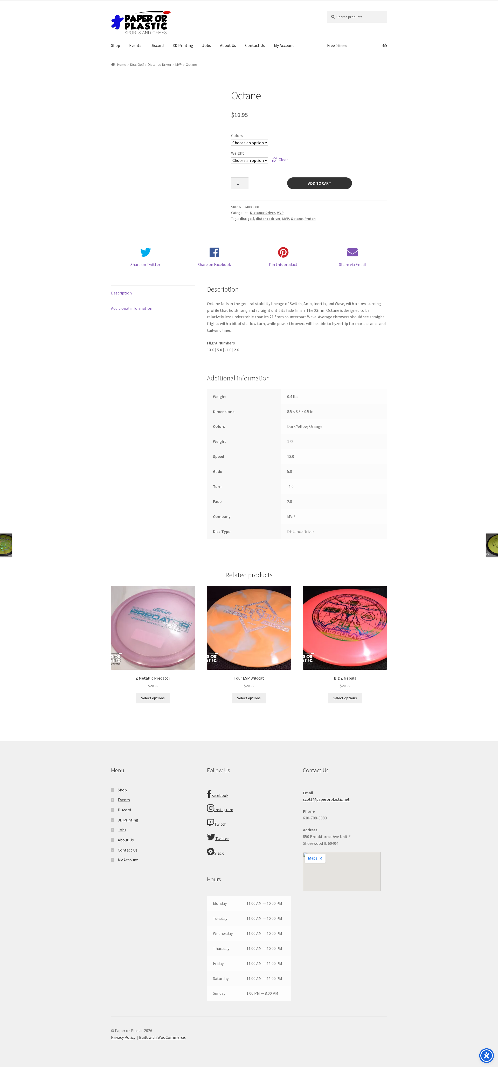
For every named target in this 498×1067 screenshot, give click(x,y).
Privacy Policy (123, 1037)
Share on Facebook (214, 264)
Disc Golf (137, 64)
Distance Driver (159, 64)
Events (135, 45)
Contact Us (255, 45)
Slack (219, 853)
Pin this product (283, 264)
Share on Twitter (145, 264)
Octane (297, 218)
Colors (237, 135)
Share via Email (352, 264)
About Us (228, 45)
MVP (178, 64)
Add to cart (319, 183)
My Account (284, 45)
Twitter (222, 838)
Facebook (219, 795)
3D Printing (183, 45)
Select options (153, 698)
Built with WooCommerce (162, 1037)
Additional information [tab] (131, 308)
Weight (237, 153)
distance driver (268, 218)
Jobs (206, 45)
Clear (283, 159)
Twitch (220, 824)
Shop (115, 45)
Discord (157, 45)
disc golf (247, 218)
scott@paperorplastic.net (326, 799)
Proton (310, 218)
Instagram (223, 809)
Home (121, 64)
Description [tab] (121, 292)
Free (337, 45)
